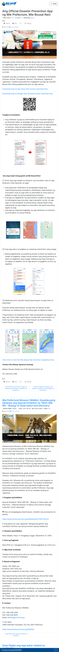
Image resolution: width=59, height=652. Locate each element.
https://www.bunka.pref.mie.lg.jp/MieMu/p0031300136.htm (25, 519)
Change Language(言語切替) (11, 650)
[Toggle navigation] (56, 650)
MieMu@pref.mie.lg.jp (16, 618)
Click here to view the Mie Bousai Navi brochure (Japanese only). (28, 360)
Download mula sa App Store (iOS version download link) (25, 89)
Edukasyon (17, 411)
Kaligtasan (17, 27)
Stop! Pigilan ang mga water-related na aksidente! (23, 647)
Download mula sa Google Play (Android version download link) (27, 94)
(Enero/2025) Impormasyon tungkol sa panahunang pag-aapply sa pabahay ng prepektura (16, 388)
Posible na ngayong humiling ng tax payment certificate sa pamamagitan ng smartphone (43, 388)
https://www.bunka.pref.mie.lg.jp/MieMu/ (18, 629)
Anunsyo (12, 27)
